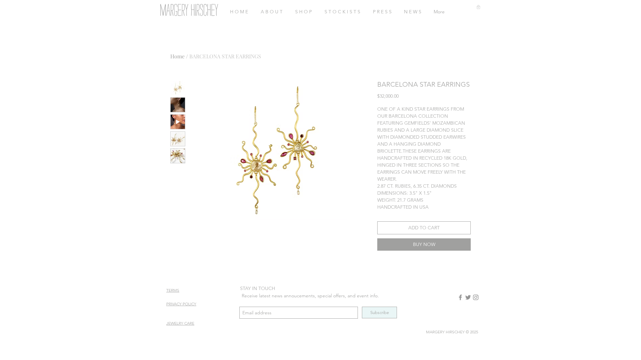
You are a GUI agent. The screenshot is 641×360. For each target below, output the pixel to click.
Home (177, 56)
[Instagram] (475, 297)
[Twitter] (468, 297)
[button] (478, 7)
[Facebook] (460, 297)
